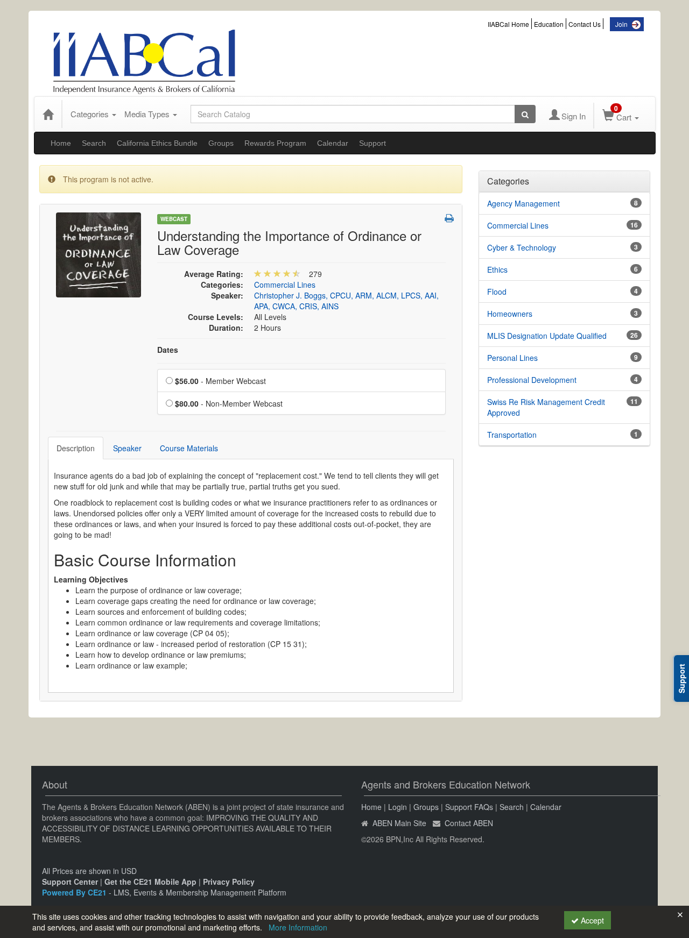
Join (621, 24)
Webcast (173, 219)
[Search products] (525, 114)
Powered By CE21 (75, 892)
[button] (449, 218)
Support (372, 143)
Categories (91, 113)
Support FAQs (469, 806)
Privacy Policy (229, 881)
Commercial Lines (284, 284)
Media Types (148, 113)
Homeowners (509, 313)
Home (61, 143)
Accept (591, 920)
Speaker (127, 448)
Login (397, 806)
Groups (221, 143)
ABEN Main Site (399, 823)
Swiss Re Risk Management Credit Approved (546, 407)
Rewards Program (275, 143)
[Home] (47, 114)
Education (549, 24)
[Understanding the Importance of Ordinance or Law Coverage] (98, 253)
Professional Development (531, 379)
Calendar (332, 143)
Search (94, 143)
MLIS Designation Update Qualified (547, 335)
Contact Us (584, 24)
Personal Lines (512, 357)
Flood (497, 291)
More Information (298, 927)
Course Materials (189, 448)
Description (76, 448)
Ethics (497, 269)
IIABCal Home (508, 24)
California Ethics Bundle (157, 143)
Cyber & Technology (521, 247)
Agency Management (523, 203)
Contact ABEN (469, 823)
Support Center (70, 881)
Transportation (512, 434)
